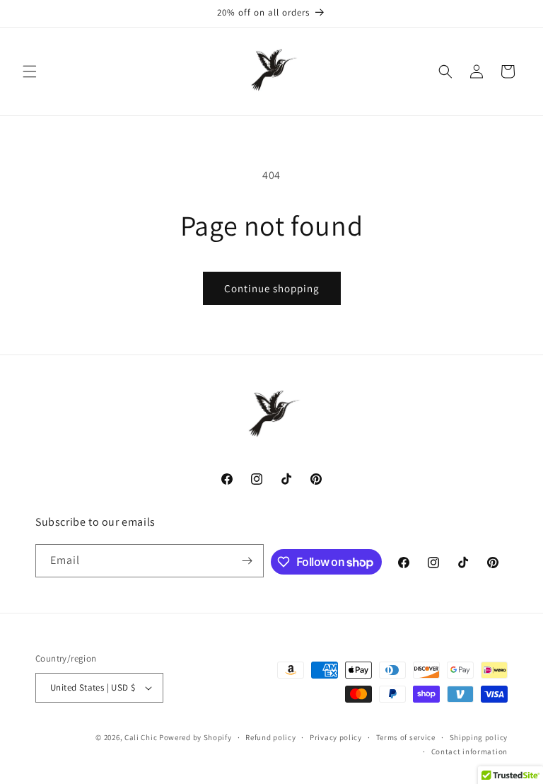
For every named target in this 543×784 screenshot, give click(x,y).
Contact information (469, 751)
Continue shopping (272, 288)
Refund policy (270, 737)
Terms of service (406, 737)
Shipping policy (479, 737)
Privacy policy (336, 737)
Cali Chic (140, 737)
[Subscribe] (247, 560)
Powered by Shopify (195, 737)
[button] (29, 71)
